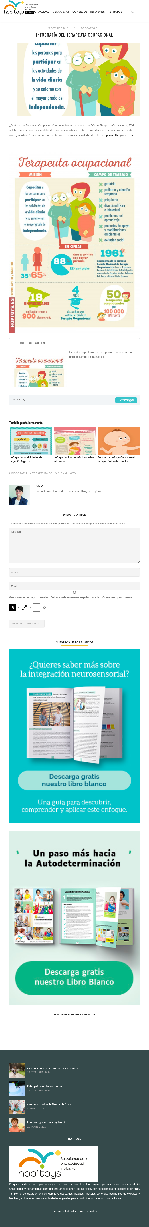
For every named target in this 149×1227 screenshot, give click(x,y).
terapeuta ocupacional (50, 473)
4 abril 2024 (35, 1108)
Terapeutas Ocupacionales (117, 135)
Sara (39, 485)
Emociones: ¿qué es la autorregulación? (46, 1122)
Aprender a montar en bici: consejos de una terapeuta (52, 1068)
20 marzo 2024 (37, 1126)
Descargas (61, 11)
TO (74, 473)
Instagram (63, 1026)
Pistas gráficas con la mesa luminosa (44, 1086)
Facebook (20, 1026)
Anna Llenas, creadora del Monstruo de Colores (49, 1104)
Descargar (126, 400)
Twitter (42, 1026)
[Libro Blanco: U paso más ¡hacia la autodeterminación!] (74, 917)
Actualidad (41, 11)
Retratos (115, 11)
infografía (19, 473)
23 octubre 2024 (39, 1072)
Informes (97, 11)
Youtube (107, 1026)
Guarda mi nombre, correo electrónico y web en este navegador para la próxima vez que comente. (71, 597)
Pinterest (85, 1026)
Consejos (80, 11)
